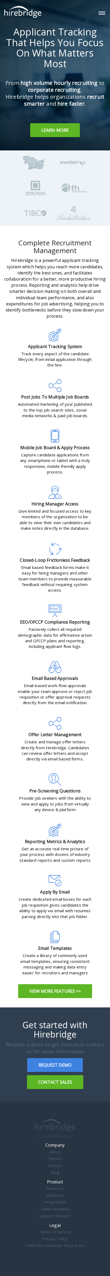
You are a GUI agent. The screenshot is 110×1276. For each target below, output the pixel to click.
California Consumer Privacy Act (55, 1245)
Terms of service (55, 1232)
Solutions (54, 1195)
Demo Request (55, 1209)
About (55, 1152)
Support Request (55, 1216)
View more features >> (55, 991)
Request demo (55, 1065)
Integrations (55, 1202)
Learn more (55, 130)
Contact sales (55, 1082)
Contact (55, 1165)
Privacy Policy (55, 1239)
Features (54, 1188)
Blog (55, 1172)
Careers (55, 1159)
